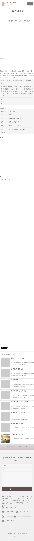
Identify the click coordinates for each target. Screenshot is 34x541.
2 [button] (18, 61)
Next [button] (31, 59)
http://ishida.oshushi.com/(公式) (17, 129)
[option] (17, 59)
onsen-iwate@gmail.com (12, 507)
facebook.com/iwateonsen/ (25, 516)
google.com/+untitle (11, 520)
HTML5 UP (21, 536)
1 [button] (16, 61)
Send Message (18, 489)
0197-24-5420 (17, 125)
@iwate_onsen (10, 516)
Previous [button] (2, 59)
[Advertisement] (17, 40)
